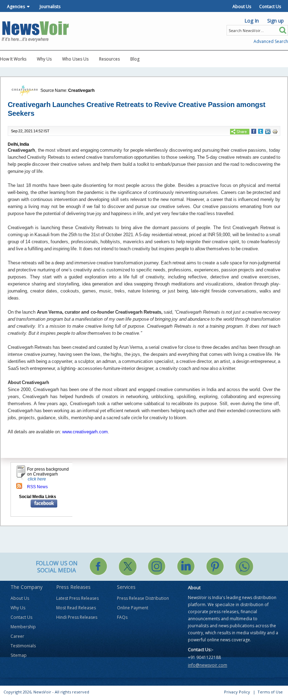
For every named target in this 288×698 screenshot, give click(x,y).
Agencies (16, 7)
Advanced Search (271, 41)
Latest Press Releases (77, 598)
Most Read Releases (76, 608)
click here (37, 479)
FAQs (122, 617)
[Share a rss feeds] (19, 485)
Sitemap (19, 655)
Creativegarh (81, 90)
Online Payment (132, 608)
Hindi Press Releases (76, 617)
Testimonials (23, 646)
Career (17, 636)
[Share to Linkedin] (267, 131)
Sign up (275, 20)
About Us (242, 7)
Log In (251, 20)
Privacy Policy (237, 691)
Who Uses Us (75, 59)
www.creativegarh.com (85, 431)
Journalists (50, 7)
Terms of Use (270, 691)
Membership (23, 627)
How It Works (13, 59)
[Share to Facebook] (253, 131)
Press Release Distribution (143, 598)
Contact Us (270, 7)
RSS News (37, 486)
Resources (109, 59)
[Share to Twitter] (260, 131)
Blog (134, 59)
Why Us (44, 59)
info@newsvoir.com (207, 665)
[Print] (275, 131)
